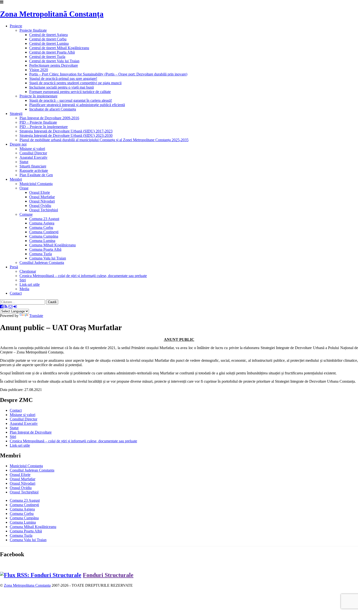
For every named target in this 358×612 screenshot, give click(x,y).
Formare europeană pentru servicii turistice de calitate (70, 92)
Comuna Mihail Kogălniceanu (52, 245)
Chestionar (27, 271)
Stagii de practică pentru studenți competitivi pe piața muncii (75, 83)
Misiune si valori (32, 149)
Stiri (22, 280)
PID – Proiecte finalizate (38, 122)
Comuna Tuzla (40, 254)
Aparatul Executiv (33, 157)
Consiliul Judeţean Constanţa (41, 262)
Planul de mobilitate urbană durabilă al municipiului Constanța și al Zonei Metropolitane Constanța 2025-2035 (103, 140)
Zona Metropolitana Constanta (27, 585)
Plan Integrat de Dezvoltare (31, 432)
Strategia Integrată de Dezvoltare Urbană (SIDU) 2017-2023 (66, 131)
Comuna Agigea (41, 223)
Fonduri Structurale (108, 575)
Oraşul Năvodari (42, 201)
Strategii (16, 113)
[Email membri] (10, 307)
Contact (16, 293)
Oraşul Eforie (39, 192)
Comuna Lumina (42, 241)
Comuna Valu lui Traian (47, 258)
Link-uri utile (29, 284)
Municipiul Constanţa (36, 184)
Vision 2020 (38, 70)
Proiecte (16, 26)
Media (24, 289)
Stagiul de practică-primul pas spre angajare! (63, 78)
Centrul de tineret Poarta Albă (52, 52)
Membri (16, 179)
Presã (14, 267)
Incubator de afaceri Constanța (52, 109)
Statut (23, 162)
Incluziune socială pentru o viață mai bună (61, 87)
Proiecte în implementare (38, 96)
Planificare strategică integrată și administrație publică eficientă (77, 105)
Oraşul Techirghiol (43, 210)
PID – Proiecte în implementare (43, 127)
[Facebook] (1, 307)
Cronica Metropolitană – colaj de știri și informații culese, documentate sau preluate (83, 276)
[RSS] (6, 307)
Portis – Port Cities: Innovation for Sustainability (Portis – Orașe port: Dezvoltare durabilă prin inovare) (108, 74)
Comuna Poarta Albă (26, 531)
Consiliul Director (33, 153)
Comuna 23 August (44, 219)
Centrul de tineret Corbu (47, 39)
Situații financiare (32, 166)
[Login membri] (15, 307)
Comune (26, 214)
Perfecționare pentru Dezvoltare (53, 65)
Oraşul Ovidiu (40, 206)
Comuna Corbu (41, 227)
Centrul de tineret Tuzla (47, 57)
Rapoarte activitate (33, 170)
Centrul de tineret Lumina (49, 43)
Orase (23, 188)
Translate (36, 316)
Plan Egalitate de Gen (36, 175)
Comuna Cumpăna (43, 236)
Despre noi (18, 144)
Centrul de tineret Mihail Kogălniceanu (59, 48)
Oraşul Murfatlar (42, 197)
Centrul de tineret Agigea (48, 35)
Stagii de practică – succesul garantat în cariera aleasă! (70, 100)
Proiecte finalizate (33, 30)
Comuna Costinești (43, 232)
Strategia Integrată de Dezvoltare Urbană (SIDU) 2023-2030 (66, 135)
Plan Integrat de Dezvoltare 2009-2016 (49, 118)
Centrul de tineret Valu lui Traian (54, 61)
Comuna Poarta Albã (45, 249)
